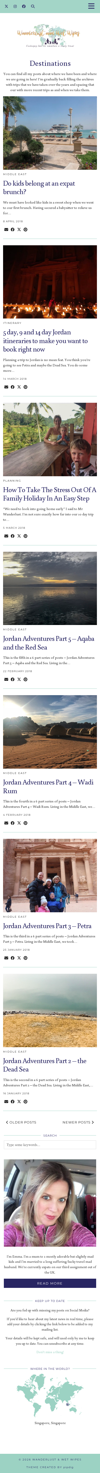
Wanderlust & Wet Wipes (57, 1459)
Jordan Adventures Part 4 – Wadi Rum (48, 786)
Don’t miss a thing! (50, 1352)
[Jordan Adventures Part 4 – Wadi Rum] (50, 732)
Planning (12, 480)
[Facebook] (24, 6)
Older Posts (22, 1122)
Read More (50, 1283)
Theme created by (50, 1467)
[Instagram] (15, 6)
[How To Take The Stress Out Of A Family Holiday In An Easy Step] (50, 439)
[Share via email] (6, 229)
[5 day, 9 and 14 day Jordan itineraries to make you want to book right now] (50, 282)
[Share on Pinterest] (25, 229)
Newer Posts (77, 1122)
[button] (93, 6)
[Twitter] (6, 6)
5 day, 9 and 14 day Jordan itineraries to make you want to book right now (45, 340)
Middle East (15, 174)
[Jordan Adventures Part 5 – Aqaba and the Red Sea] (50, 588)
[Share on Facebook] (12, 229)
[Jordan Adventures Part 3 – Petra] (50, 875)
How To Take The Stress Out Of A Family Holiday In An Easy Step (49, 494)
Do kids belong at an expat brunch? (39, 187)
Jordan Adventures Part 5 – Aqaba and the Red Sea (48, 642)
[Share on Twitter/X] (19, 229)
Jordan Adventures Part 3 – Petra (47, 925)
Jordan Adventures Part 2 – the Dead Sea (44, 1065)
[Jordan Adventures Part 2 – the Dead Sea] (50, 1010)
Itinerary (12, 323)
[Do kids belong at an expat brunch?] (50, 133)
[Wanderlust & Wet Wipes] (50, 27)
